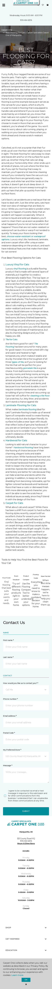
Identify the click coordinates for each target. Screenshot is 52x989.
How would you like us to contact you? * (20, 683)
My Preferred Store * (12, 750)
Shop (8, 927)
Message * (7, 765)
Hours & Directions (26, 843)
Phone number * (10, 699)
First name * (8, 640)
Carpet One (7, 30)
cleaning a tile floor (40, 395)
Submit (26, 811)
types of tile (18, 362)
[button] (38, 5)
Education (11, 950)
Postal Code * (9, 733)
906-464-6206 (26, 20)
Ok (26, 980)
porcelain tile (30, 368)
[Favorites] (42, 5)
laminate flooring (27, 409)
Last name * (8, 657)
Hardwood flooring (23, 447)
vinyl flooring (19, 268)
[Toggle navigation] (3, 5)
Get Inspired (12, 939)
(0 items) (47, 5)
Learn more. (17, 975)
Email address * (10, 716)
